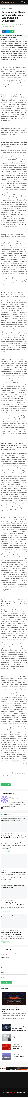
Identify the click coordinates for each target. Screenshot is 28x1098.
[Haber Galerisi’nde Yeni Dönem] (6, 1056)
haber (23, 1092)
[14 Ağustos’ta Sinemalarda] (6, 1037)
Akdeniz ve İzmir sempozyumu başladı (13, 872)
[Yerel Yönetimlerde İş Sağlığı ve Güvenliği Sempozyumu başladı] (14, 921)
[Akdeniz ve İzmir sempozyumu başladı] (14, 861)
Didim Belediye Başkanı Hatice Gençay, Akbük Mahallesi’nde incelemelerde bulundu (13, 838)
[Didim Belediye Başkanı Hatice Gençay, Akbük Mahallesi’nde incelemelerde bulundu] (14, 825)
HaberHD (6, 24)
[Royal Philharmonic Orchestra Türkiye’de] (14, 998)
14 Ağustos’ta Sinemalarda (19, 1037)
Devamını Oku (5, 851)
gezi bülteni (19, 1092)
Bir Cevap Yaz (5, 784)
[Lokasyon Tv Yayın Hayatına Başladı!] (6, 1047)
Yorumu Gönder (6, 982)
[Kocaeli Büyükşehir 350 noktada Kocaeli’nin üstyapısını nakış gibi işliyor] (14, 892)
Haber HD (12, 1092)
